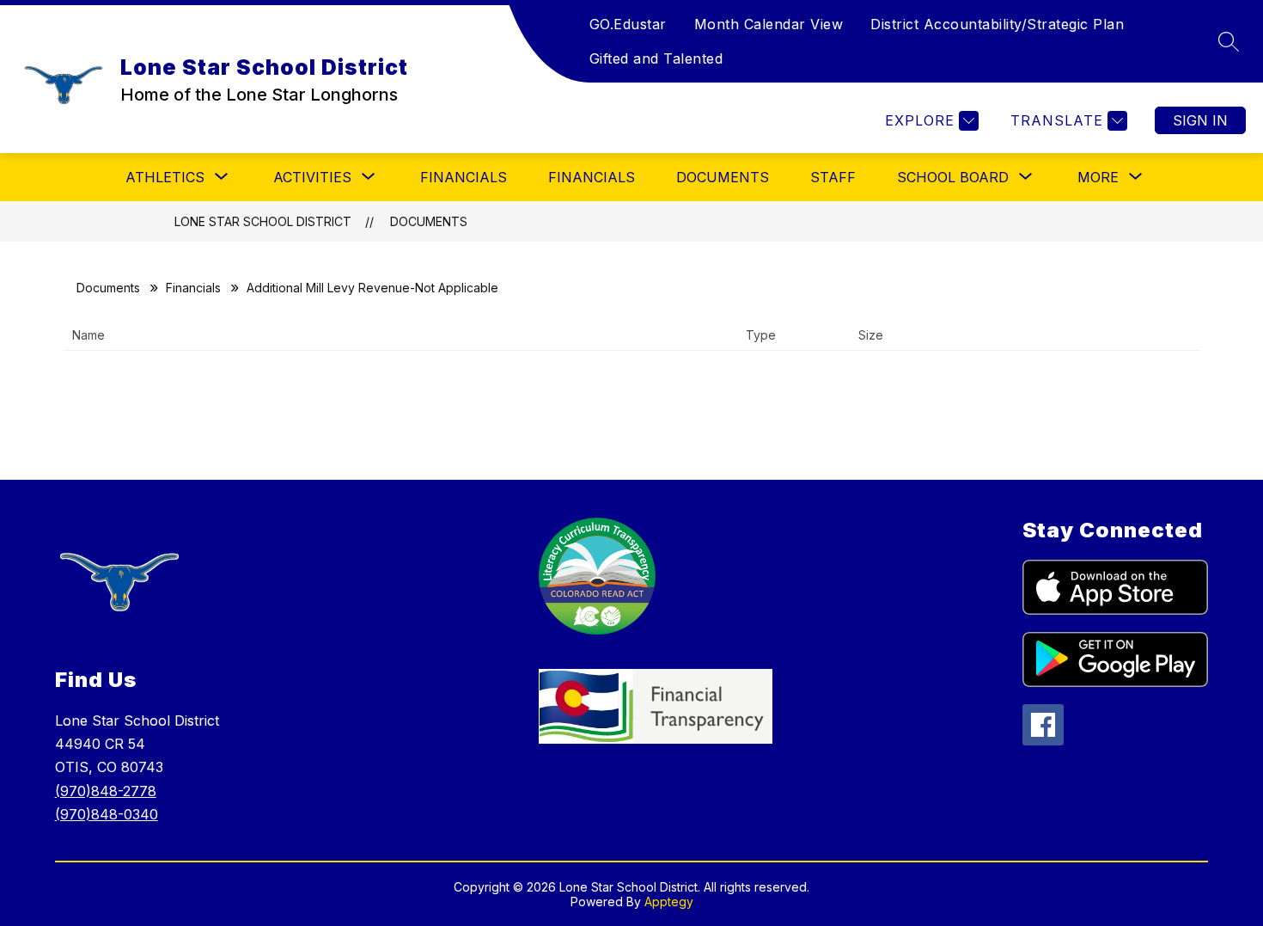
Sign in (1200, 120)
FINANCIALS (463, 177)
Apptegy (668, 901)
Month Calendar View (769, 24)
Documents (722, 177)
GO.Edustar (628, 24)
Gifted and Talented (656, 58)
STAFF (833, 177)
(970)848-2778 (105, 791)
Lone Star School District (262, 221)
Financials (591, 177)
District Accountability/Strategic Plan (997, 24)
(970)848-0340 (106, 814)
